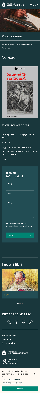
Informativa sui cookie (11, 379)
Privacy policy (8, 343)
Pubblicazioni (24, 44)
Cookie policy (8, 339)
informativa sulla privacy (24, 226)
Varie (7, 294)
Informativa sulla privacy (12, 383)
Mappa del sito (9, 335)
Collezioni (6, 48)
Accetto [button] (20, 388)
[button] (18, 303)
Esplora (13, 44)
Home (4, 44)
